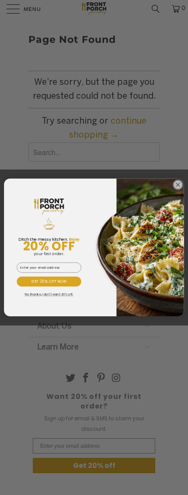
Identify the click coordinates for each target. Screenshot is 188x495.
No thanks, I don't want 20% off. (49, 295)
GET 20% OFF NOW (49, 281)
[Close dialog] (178, 185)
